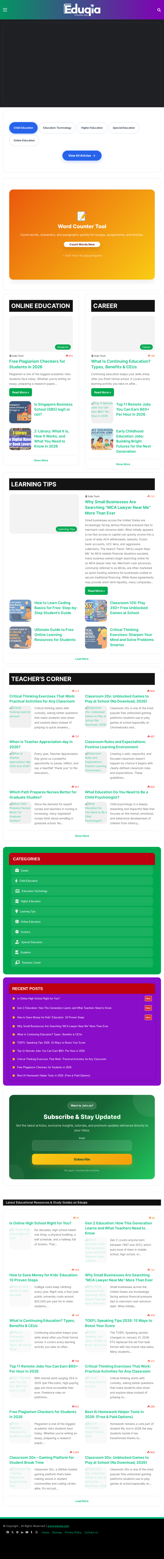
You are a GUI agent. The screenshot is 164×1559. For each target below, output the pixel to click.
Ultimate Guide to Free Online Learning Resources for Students (55, 635)
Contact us (91, 1532)
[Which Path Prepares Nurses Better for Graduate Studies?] (20, 813)
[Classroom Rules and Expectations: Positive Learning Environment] (96, 762)
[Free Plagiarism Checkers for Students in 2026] (20, 1432)
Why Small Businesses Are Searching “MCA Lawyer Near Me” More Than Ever (118, 507)
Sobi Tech (18, 355)
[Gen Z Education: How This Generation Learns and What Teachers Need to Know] (82, 42)
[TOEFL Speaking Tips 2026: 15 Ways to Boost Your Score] (96, 1341)
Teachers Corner (141, 676)
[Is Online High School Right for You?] (32, 42)
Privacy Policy (73, 1532)
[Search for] (159, 11)
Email (82, 1138)
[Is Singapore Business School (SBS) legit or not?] (20, 412)
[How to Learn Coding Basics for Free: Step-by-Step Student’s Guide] (20, 611)
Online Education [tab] (24, 140)
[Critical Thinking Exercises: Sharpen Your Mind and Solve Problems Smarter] (96, 638)
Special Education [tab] (124, 127)
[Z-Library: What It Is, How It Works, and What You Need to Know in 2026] (20, 439)
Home (45, 1532)
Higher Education (31, 901)
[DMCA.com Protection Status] (131, 1551)
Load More (82, 658)
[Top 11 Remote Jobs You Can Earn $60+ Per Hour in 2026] (102, 412)
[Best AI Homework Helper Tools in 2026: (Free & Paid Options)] (96, 1432)
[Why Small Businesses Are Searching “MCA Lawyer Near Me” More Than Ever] (45, 78)
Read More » (20, 392)
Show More (41, 460)
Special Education (31, 942)
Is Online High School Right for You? (40, 1223)
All (127, 676)
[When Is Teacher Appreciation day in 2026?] (20, 762)
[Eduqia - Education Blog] (82, 10)
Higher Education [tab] (92, 127)
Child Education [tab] (23, 127)
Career (24, 870)
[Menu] (5, 11)
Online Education (31, 921)
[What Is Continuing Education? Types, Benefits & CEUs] (119, 78)
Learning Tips (28, 911)
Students (25, 952)
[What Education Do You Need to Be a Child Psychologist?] (96, 813)
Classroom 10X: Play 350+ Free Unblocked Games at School (129, 608)
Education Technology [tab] (57, 127)
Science (25, 931)
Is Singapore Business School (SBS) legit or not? (53, 409)
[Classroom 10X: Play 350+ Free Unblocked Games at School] (96, 611)
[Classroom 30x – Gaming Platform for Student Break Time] (20, 1478)
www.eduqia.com (58, 1526)
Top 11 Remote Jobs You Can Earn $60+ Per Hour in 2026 (133, 409)
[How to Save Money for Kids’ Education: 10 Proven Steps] (131, 42)
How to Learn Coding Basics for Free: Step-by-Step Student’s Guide (56, 608)
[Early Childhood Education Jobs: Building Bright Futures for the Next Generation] (102, 439)
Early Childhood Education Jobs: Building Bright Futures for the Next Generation (133, 441)
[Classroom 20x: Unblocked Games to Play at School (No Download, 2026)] (96, 717)
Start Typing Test (82, 244)
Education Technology (34, 891)
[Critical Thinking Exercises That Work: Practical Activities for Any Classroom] (20, 717)
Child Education (28, 880)
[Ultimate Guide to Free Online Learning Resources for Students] (20, 638)
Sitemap (57, 1532)
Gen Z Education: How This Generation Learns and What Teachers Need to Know (118, 1228)
